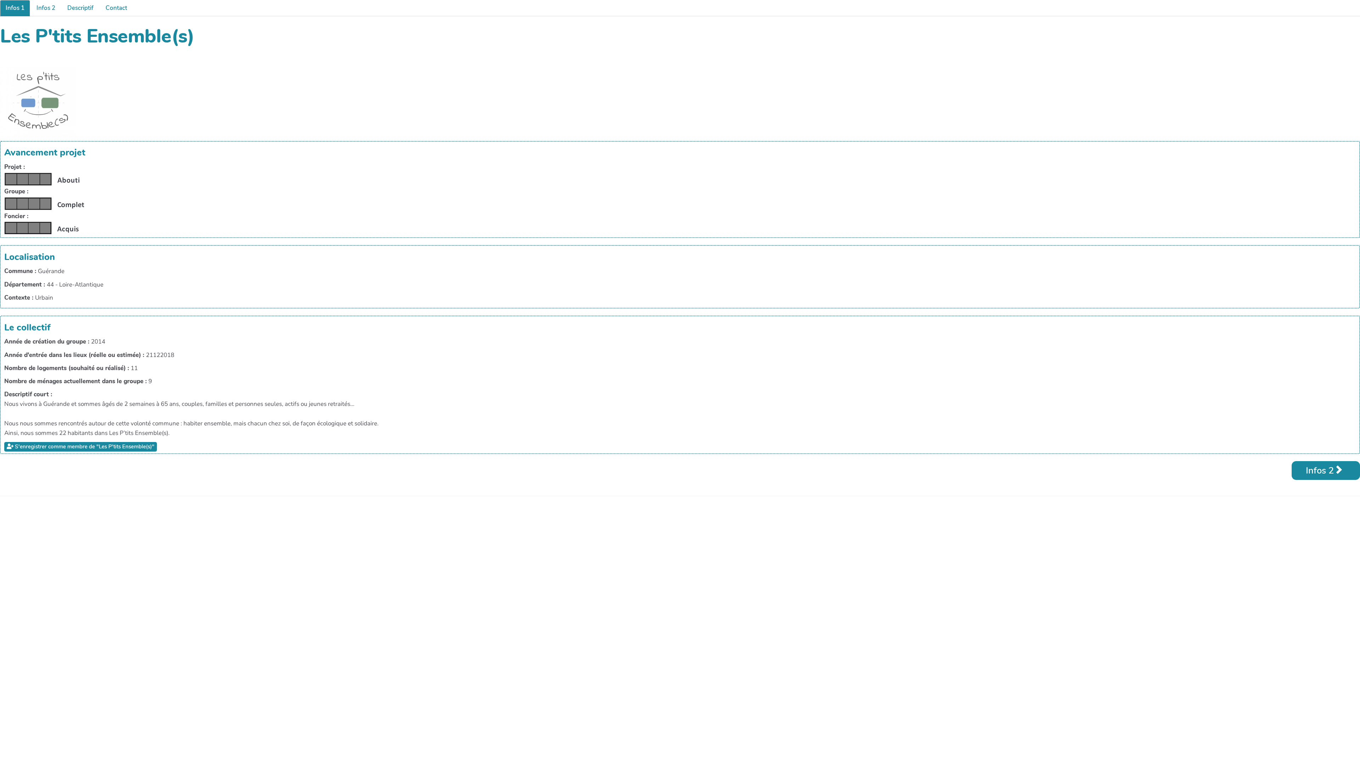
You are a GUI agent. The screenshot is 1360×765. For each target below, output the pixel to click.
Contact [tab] (116, 8)
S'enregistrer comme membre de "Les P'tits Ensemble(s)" (83, 446)
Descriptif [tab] (80, 8)
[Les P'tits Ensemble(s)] (38, 101)
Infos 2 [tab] (45, 8)
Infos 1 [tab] (15, 8)
